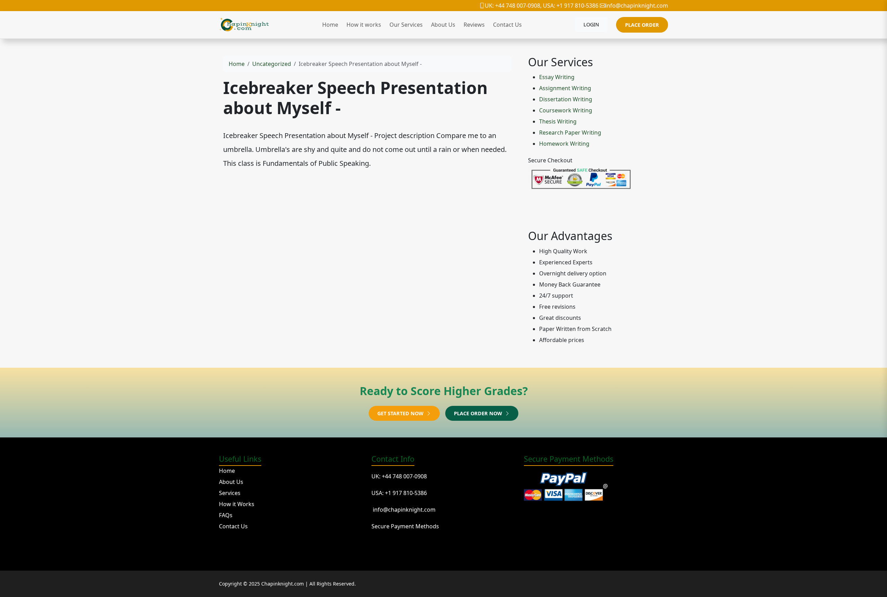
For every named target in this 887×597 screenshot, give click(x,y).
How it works (363, 24)
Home (330, 24)
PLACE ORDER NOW (478, 413)
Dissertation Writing (565, 99)
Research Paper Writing (570, 132)
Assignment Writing (565, 88)
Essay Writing (556, 77)
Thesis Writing (558, 121)
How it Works (236, 504)
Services (229, 493)
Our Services (406, 24)
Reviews (474, 24)
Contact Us (507, 24)
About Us (443, 24)
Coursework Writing (565, 110)
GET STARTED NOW (401, 413)
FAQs (225, 515)
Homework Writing (564, 143)
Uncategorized (271, 64)
